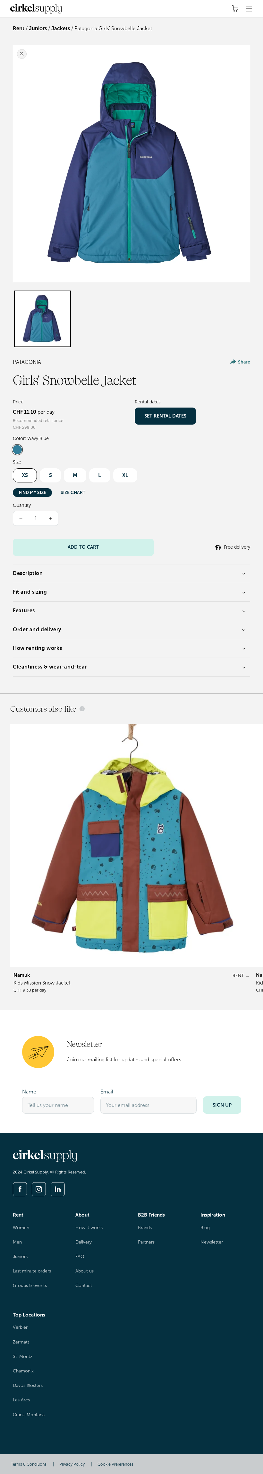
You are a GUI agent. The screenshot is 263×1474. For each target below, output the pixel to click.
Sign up (222, 1105)
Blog (205, 1227)
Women (21, 1227)
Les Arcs (21, 1400)
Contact (83, 1285)
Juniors (38, 28)
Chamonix (23, 1371)
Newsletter (211, 1242)
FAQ (79, 1256)
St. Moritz (22, 1356)
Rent (18, 28)
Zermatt (21, 1342)
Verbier (20, 1327)
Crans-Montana (29, 1414)
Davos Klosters (28, 1385)
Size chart (73, 492)
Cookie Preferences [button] (115, 1464)
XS (25, 475)
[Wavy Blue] (17, 449)
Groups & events (30, 1285)
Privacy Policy (72, 1464)
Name (29, 1092)
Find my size (32, 492)
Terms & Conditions (29, 1464)
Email (106, 1092)
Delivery (83, 1242)
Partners (146, 1242)
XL (125, 475)
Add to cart (83, 547)
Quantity (22, 505)
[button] (249, 9)
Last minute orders (32, 1271)
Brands (145, 1227)
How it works (89, 1227)
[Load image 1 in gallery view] (42, 319)
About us (84, 1271)
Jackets (60, 28)
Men (17, 1242)
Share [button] (244, 362)
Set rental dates (165, 416)
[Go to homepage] (45, 1160)
